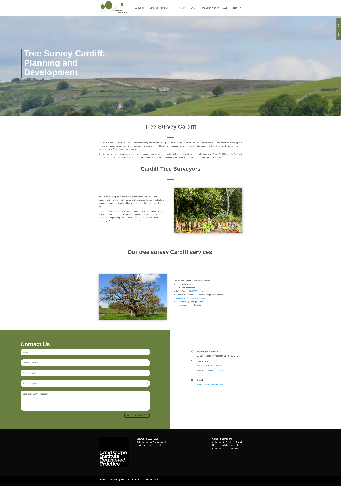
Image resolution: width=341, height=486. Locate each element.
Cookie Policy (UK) (151, 479)
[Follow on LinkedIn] (247, 338)
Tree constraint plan (184, 305)
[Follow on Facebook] (260, 338)
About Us (139, 8)
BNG (193, 8)
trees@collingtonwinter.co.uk (210, 384)
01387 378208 (218, 370)
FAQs (224, 8)
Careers (135, 479)
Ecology (181, 8)
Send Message (137, 415)
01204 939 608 (216, 365)
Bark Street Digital (234, 442)
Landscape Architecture (160, 8)
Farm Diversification (210, 8)
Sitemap (102, 479)
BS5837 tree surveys (199, 291)
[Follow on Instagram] (265, 338)
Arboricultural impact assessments (190, 298)
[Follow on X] (254, 338)
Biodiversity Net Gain (119, 479)
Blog (235, 8)
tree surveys (148, 214)
